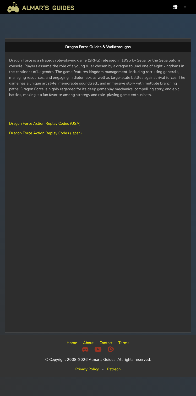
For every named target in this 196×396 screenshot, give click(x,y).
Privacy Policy (87, 369)
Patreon (114, 369)
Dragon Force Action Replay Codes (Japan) (45, 133)
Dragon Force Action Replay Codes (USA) (45, 123)
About (88, 342)
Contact (106, 342)
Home (72, 342)
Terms (123, 342)
